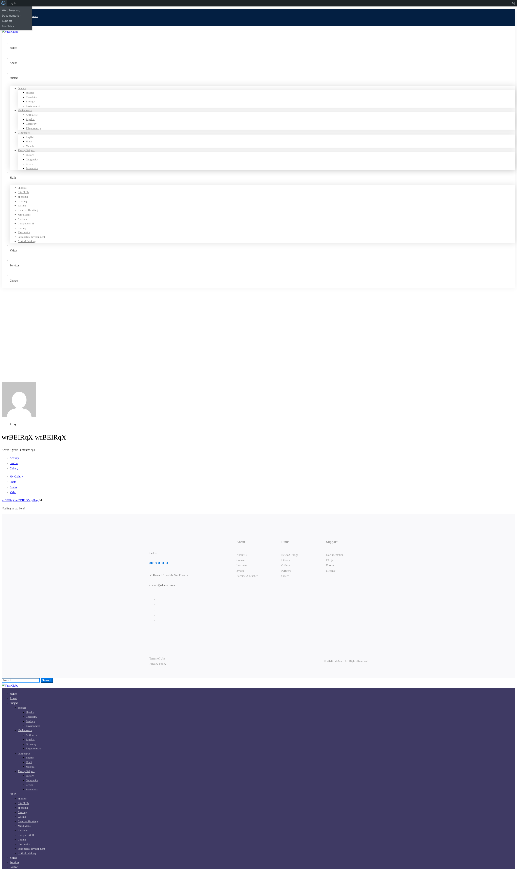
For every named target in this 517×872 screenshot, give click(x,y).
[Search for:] (21, 680)
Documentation (11, 15)
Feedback (8, 26)
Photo (13, 481)
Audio (13, 487)
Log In (12, 3)
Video (13, 492)
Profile (14, 463)
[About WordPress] (3, 3)
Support (7, 20)
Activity (14, 458)
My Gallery (16, 476)
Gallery (14, 468)
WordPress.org (11, 10)
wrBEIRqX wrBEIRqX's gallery (20, 500)
